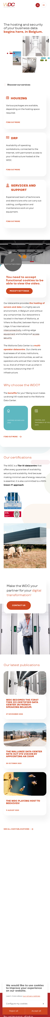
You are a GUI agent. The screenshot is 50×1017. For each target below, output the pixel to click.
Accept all (36, 1011)
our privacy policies (31, 996)
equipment (9, 334)
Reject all (13, 1011)
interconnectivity (12, 330)
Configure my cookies (16, 1004)
